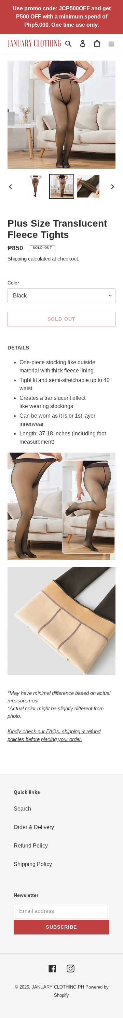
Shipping (17, 259)
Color (13, 282)
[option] (35, 186)
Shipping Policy (33, 864)
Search (22, 809)
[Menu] (111, 43)
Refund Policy (31, 846)
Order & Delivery (34, 827)
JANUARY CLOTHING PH (58, 987)
